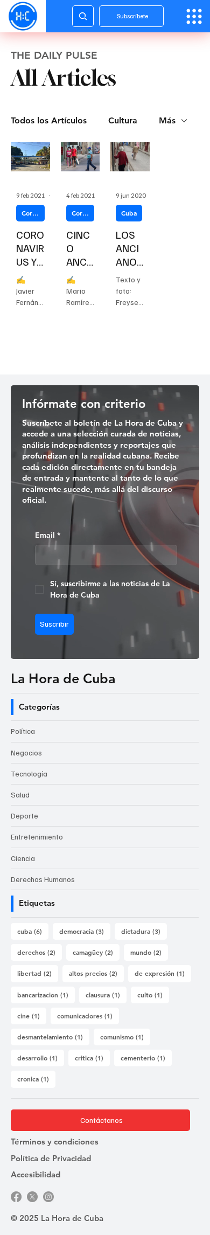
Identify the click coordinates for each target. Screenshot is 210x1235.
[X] (32, 1196)
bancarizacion (46, 994)
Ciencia (23, 858)
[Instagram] (48, 1196)
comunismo (125, 1036)
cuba (32, 930)
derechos (39, 951)
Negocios (26, 752)
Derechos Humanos (43, 879)
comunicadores (88, 1015)
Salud (20, 794)
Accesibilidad (35, 1174)
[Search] (83, 16)
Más (167, 120)
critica (92, 1057)
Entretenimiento (37, 836)
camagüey (96, 951)
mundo (149, 951)
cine (31, 1015)
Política (23, 731)
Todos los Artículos (49, 120)
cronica (36, 1078)
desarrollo (40, 1057)
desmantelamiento (53, 1036)
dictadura (144, 930)
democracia (84, 930)
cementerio (146, 1057)
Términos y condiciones (55, 1141)
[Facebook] (16, 1196)
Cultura (122, 120)
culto (153, 994)
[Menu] (194, 16)
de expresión (163, 972)
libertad (37, 972)
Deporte (24, 815)
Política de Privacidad (51, 1158)
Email (47, 535)
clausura (106, 994)
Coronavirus (33, 213)
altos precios (96, 972)
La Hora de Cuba (63, 678)
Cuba (129, 213)
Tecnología (29, 773)
